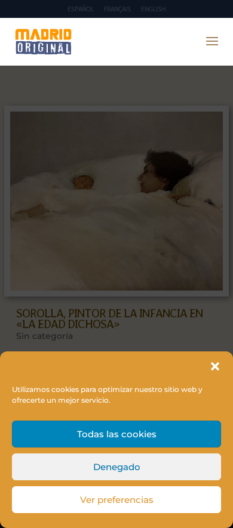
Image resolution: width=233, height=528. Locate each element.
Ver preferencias (117, 499)
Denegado (116, 467)
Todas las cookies (117, 434)
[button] (215, 366)
